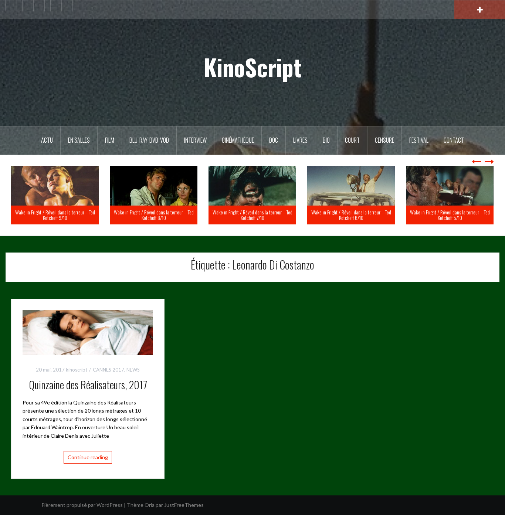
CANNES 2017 (108, 370)
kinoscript (76, 370)
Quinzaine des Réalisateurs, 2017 (88, 384)
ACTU (47, 140)
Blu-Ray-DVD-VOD (149, 140)
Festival (418, 140)
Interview (195, 140)
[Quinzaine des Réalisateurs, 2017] (88, 332)
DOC (273, 140)
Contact (454, 140)
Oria (150, 505)
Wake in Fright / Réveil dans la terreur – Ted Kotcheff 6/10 (450, 214)
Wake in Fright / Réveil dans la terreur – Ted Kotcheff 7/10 (351, 214)
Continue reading (88, 457)
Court (352, 140)
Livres (300, 140)
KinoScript (253, 67)
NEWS (133, 370)
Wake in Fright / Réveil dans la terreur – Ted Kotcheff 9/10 (154, 214)
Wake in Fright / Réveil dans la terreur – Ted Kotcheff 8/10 (252, 214)
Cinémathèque (238, 140)
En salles (79, 140)
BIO (326, 140)
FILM (109, 140)
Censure (384, 140)
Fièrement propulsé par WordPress (82, 505)
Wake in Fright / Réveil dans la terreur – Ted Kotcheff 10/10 (55, 214)
